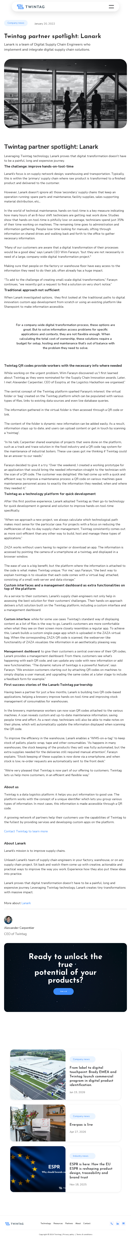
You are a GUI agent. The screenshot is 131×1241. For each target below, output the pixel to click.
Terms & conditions (84, 1234)
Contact (86, 1223)
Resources (58, 1223)
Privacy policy (68, 1234)
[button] (111, 6)
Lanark (26, 903)
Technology (46, 1223)
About (78, 1223)
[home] (30, 6)
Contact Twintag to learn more (26, 831)
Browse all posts (65, 1038)
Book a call (63, 991)
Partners (69, 1223)
